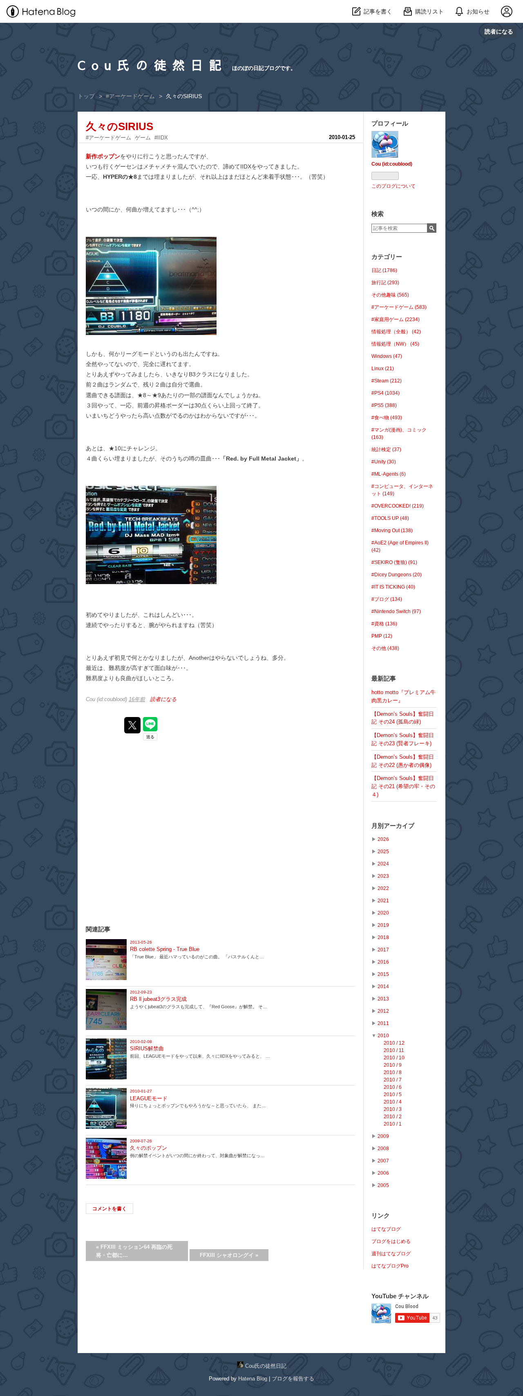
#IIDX (161, 138)
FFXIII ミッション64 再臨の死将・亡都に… (134, 1251)
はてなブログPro (390, 1266)
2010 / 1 (393, 1124)
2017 (383, 950)
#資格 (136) (384, 624)
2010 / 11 (394, 1050)
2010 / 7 (393, 1080)
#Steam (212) (386, 381)
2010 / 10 (394, 1058)
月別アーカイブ (392, 825)
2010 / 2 (393, 1116)
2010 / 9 (393, 1065)
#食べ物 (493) (386, 417)
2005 (383, 1185)
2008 (383, 1148)
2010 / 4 (393, 1102)
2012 (383, 1011)
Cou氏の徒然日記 (153, 64)
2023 (383, 876)
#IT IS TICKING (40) (393, 587)
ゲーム (143, 138)
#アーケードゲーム (108, 138)
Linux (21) (382, 368)
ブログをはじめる (391, 1241)
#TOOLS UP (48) (390, 518)
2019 (383, 925)
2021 (383, 901)
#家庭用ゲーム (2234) (395, 319)
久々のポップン (148, 1148)
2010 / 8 (393, 1072)
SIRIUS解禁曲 (147, 1048)
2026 (383, 839)
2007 (383, 1161)
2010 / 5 (393, 1094)
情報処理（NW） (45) (395, 344)
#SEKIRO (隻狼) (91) (394, 562)
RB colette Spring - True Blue (164, 949)
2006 (383, 1173)
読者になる (499, 31)
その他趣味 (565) (390, 295)
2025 (383, 851)
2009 (383, 1136)
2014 (383, 986)
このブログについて (393, 186)
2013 (383, 999)
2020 (383, 913)
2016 (383, 962)
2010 (383, 1036)
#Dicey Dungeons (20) (396, 575)
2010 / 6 (393, 1087)
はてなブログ (386, 1229)
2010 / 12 (394, 1043)
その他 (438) (385, 648)
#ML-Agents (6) (388, 474)
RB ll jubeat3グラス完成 (158, 999)
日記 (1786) (384, 270)
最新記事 (383, 678)
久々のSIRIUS (119, 126)
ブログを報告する (293, 1379)
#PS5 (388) (384, 405)
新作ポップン (103, 156)
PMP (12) (381, 636)
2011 (383, 1023)
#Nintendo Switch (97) (396, 611)
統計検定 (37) (386, 449)
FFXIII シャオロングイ (229, 1255)
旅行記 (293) (385, 282)
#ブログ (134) (386, 599)
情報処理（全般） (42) (396, 332)
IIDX (245, 166)
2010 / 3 (393, 1109)
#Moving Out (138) (392, 530)
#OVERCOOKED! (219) (397, 506)
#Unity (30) (383, 462)
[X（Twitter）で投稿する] (132, 725)
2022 (383, 888)
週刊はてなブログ (391, 1254)
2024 (383, 864)
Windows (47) (386, 356)
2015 (383, 974)
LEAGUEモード (149, 1098)
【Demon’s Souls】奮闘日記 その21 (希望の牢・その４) (403, 786)
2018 (383, 937)
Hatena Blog (252, 1379)
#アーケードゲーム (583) (399, 307)
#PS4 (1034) (385, 393)
